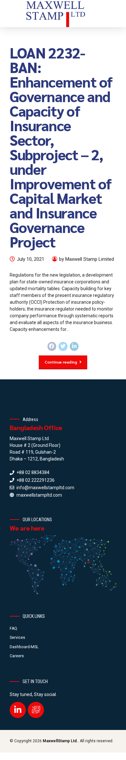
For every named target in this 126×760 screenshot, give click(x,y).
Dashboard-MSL (24, 647)
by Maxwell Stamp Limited (86, 259)
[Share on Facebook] (52, 346)
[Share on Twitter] (63, 346)
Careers (17, 656)
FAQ (13, 628)
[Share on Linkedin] (74, 346)
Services (17, 637)
